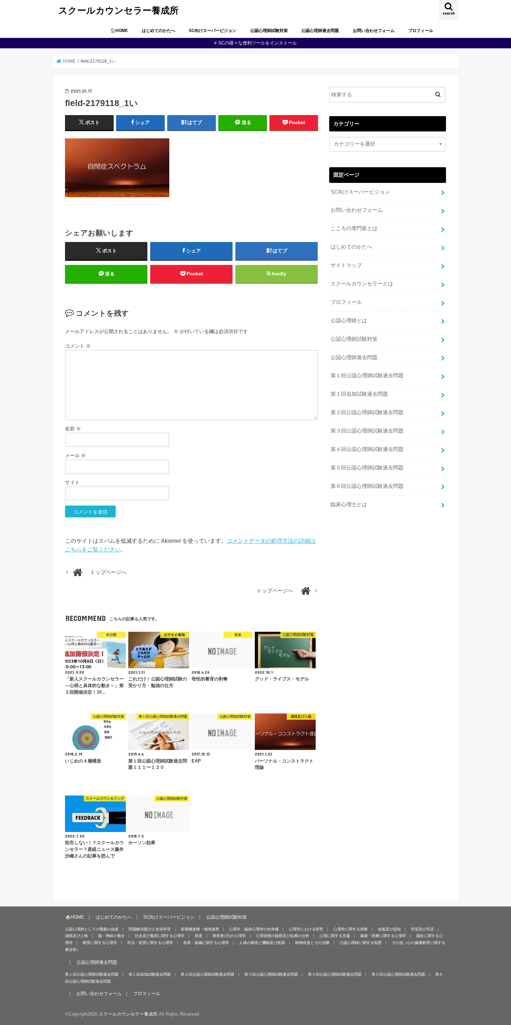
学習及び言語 (422, 929)
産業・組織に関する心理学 (206, 943)
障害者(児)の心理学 (229, 936)
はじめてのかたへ (158, 30)
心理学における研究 (306, 929)
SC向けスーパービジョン (212, 30)
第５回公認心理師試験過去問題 (367, 467)
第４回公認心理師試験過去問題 (367, 449)
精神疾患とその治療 (312, 943)
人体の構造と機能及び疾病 (262, 943)
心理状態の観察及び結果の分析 (282, 936)
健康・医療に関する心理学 (383, 936)
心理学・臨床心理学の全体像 (254, 929)
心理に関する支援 (334, 936)
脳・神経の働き (111, 936)
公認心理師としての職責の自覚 (92, 929)
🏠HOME (119, 30)
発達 (198, 936)
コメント (78, 346)
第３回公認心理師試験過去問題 (367, 431)
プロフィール (420, 30)
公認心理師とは (349, 320)
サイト (72, 482)
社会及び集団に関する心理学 (160, 936)
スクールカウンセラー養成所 (118, 10)
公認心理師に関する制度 (361, 943)
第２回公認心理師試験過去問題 (367, 412)
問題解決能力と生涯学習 (150, 929)
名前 (73, 428)
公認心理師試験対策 (269, 30)
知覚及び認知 (389, 929)
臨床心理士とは (349, 504)
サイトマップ (346, 265)
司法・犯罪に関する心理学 (150, 943)
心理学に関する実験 (350, 929)
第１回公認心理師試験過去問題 (367, 375)
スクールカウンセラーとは (362, 283)
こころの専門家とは (354, 228)
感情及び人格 (76, 936)
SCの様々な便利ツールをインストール (257, 43)
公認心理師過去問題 (320, 30)
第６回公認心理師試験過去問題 (367, 486)
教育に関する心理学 (100, 943)
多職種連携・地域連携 (200, 929)
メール (75, 455)
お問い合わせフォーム (374, 30)
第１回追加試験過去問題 (359, 394)
